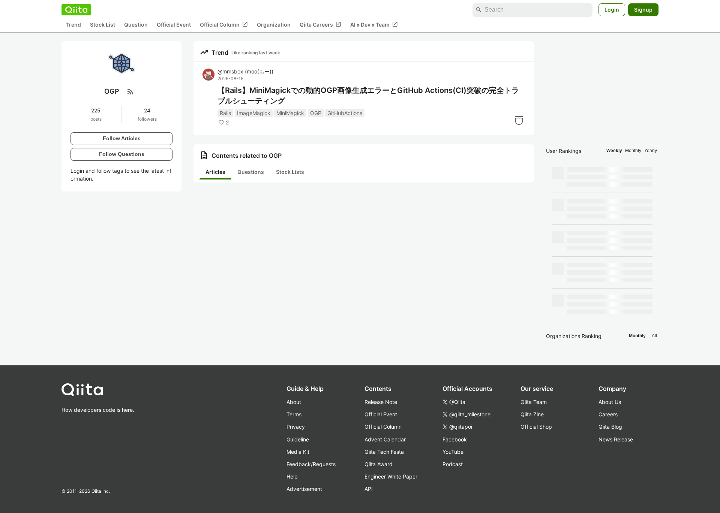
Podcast (452, 464)
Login (611, 9)
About (293, 402)
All (654, 335)
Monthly (633, 150)
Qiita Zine (532, 414)
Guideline (297, 439)
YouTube (453, 452)
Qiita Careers (320, 24)
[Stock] (519, 120)
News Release (615, 439)
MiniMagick (290, 113)
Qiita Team (533, 402)
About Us (609, 402)
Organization (274, 24)
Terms (294, 414)
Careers (608, 414)
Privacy (295, 426)
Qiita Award (378, 464)
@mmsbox (245, 71)
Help (292, 476)
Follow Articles (122, 138)
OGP (315, 113)
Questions (250, 172)
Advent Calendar (385, 439)
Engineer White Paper (390, 476)
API (368, 489)
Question (136, 24)
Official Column (224, 24)
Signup (643, 9)
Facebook (454, 439)
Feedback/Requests (311, 464)
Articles (215, 172)
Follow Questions (121, 154)
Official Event (174, 24)
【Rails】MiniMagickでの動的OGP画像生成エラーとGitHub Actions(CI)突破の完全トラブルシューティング (368, 95)
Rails (225, 113)
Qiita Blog (610, 426)
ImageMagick (253, 113)
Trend (73, 24)
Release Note (380, 402)
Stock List (102, 24)
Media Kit (297, 452)
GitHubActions (344, 113)
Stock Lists (290, 172)
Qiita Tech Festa (384, 452)
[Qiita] (76, 9)
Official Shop (536, 426)
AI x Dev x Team (374, 24)
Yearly (650, 150)
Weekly (614, 150)
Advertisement (304, 489)
